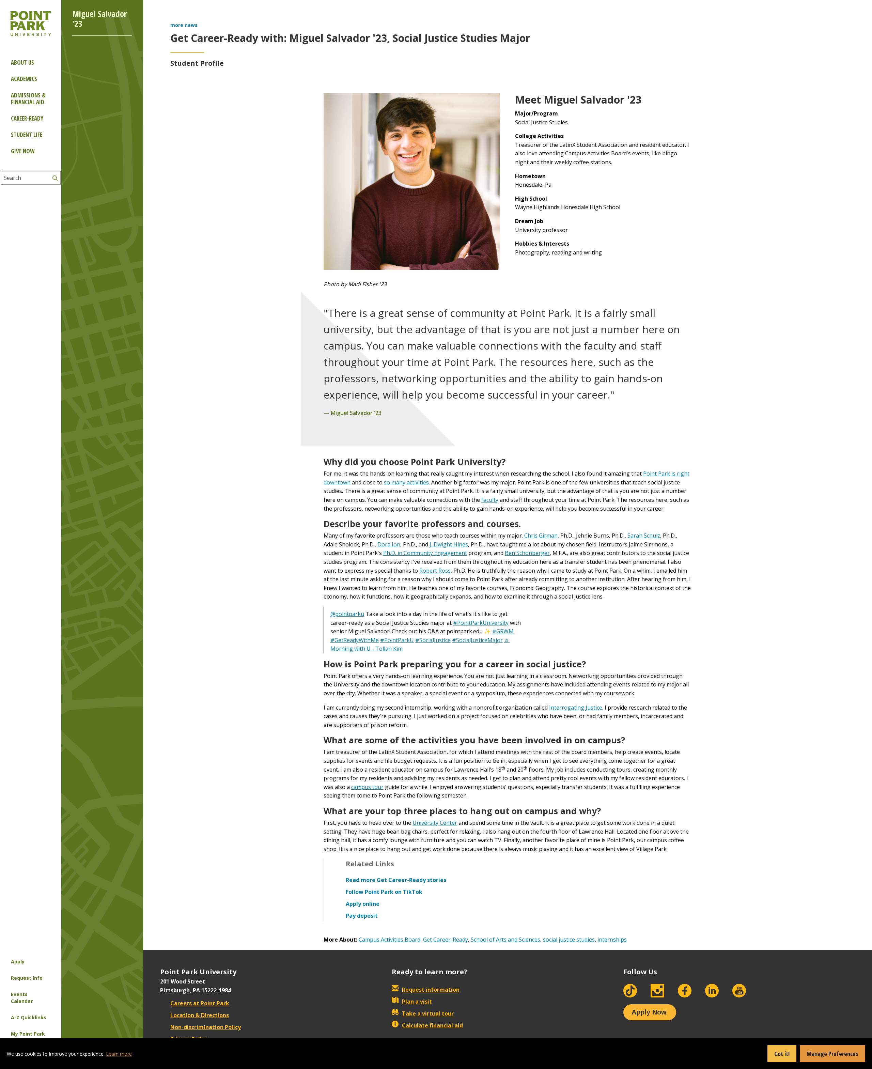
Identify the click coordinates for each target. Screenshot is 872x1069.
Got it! (782, 1054)
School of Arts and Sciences (505, 939)
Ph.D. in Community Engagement (425, 553)
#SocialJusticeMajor (477, 640)
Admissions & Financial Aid (28, 98)
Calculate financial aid (432, 1025)
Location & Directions (199, 1015)
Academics (24, 79)
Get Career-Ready (445, 939)
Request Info (27, 978)
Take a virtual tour (428, 1013)
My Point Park (28, 1034)
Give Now (22, 151)
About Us (22, 62)
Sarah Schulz (643, 535)
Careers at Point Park (199, 1003)
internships (612, 939)
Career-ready (27, 118)
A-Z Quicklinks (28, 1017)
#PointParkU (397, 640)
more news (184, 25)
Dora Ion (388, 544)
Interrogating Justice (575, 707)
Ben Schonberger (527, 553)
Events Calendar (22, 997)
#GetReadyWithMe (354, 640)
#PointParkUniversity (481, 622)
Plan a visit (417, 1001)
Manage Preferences (832, 1054)
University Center (434, 822)
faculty (489, 499)
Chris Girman (541, 535)
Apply (18, 961)
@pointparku (347, 614)
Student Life (26, 135)
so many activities (406, 482)
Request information (431, 989)
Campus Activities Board (389, 939)
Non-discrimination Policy (205, 1027)
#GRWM (503, 631)
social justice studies (569, 939)
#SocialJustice (433, 640)
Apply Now (649, 1012)
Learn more (119, 1054)
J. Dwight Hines (449, 544)
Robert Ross (435, 570)
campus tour (367, 787)
